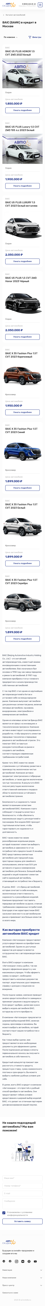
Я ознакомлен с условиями (19, 1213)
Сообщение (9, 1201)
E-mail (7, 1193)
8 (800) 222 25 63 (29, 4)
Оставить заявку (22, 1221)
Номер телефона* (12, 1186)
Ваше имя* (9, 1178)
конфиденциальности (17, 1215)
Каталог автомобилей (15, 15)
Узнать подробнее (22, 110)
